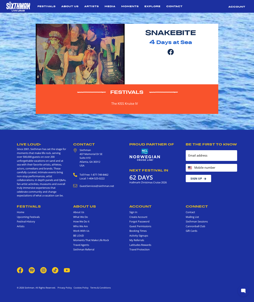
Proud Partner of (151, 144)
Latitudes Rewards (140, 245)
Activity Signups (138, 235)
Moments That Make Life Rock (91, 240)
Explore (152, 6)
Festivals (47, 6)
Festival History (26, 221)
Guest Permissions (140, 226)
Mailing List (192, 217)
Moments (130, 6)
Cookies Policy (80, 287)
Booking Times (138, 231)
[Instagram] (43, 270)
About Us (70, 6)
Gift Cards (191, 231)
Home (20, 212)
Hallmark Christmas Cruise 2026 (148, 182)
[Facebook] (170, 51)
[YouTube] (67, 270)
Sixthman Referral (83, 249)
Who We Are (80, 226)
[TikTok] (55, 270)
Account (236, 6)
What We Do (80, 217)
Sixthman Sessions (197, 221)
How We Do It (81, 221)
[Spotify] (32, 270)
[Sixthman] (18, 6)
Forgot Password (139, 221)
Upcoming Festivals (28, 217)
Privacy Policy (65, 287)
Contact (174, 6)
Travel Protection (139, 249)
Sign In (133, 212)
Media (110, 6)
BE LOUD (78, 235)
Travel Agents (81, 245)
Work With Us (81, 231)
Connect (197, 206)
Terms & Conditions (100, 287)
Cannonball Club (195, 226)
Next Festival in (148, 170)
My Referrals (136, 240)
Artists (91, 6)
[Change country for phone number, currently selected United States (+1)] (189, 167)
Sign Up (196, 178)
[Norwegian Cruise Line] (144, 154)
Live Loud (29, 144)
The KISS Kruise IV (124, 103)
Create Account (138, 217)
